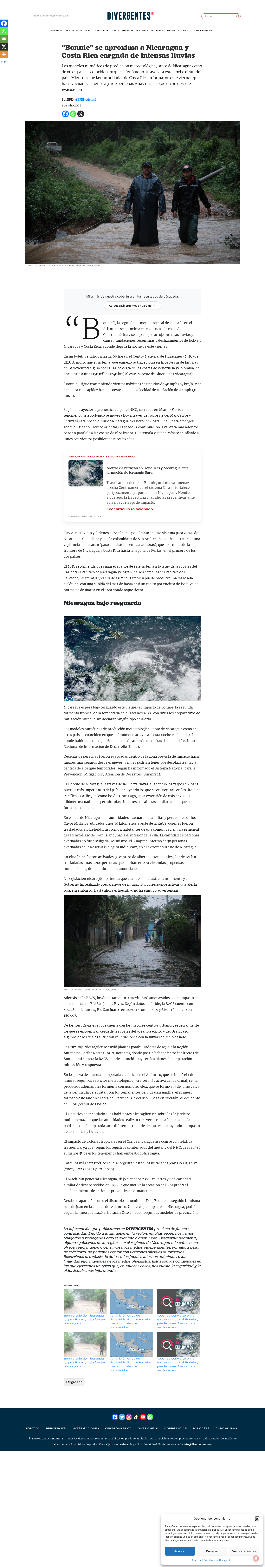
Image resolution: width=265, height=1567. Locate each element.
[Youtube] (143, 1417)
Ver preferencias (244, 1551)
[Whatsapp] (4, 31)
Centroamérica (122, 30)
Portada (56, 30)
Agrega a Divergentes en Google (130, 305)
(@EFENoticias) (84, 99)
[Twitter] (122, 1417)
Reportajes (73, 30)
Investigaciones (96, 30)
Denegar (212, 1551)
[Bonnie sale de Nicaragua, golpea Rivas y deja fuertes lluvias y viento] (85, 1301)
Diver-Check (144, 30)
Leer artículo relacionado (130, 509)
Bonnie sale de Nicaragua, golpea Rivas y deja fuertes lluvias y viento (85, 1319)
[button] (257, 1519)
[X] (4, 47)
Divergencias (165, 30)
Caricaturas (203, 30)
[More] (4, 54)
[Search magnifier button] (237, 16)
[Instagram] (129, 1417)
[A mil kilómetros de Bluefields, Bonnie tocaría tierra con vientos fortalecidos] (131, 1301)
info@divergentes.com (198, 1444)
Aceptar (180, 1551)
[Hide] (1, 61)
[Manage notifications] (256, 1558)
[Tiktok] (136, 1417)
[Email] (4, 39)
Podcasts (184, 30)
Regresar (74, 1382)
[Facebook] (4, 23)
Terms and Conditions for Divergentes (212, 1560)
